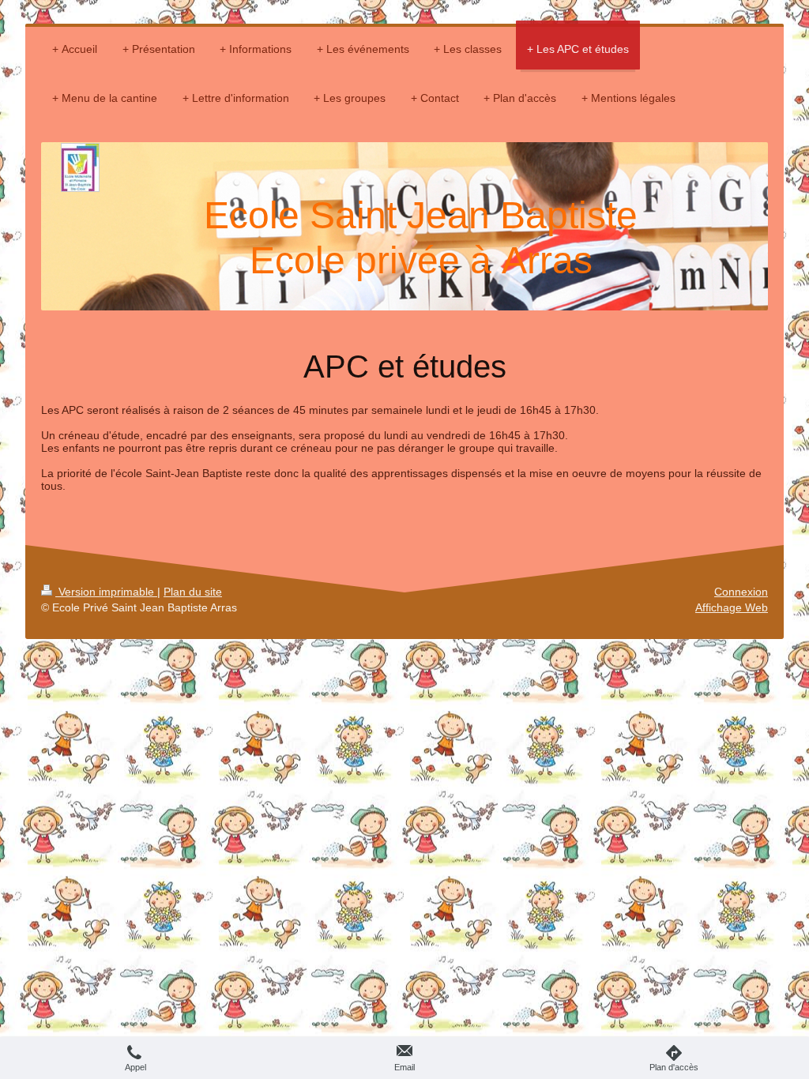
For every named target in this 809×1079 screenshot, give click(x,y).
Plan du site (193, 591)
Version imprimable (106, 591)
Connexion (741, 591)
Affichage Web (731, 607)
